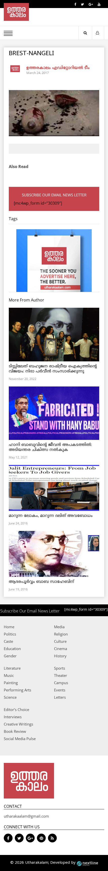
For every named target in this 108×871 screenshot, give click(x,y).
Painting (11, 682)
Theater (60, 675)
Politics (10, 634)
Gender (10, 655)
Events (59, 689)
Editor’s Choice (16, 709)
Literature (12, 668)
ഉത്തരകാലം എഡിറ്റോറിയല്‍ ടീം (58, 67)
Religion (61, 634)
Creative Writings (18, 724)
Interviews (13, 716)
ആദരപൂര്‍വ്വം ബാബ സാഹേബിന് (41, 581)
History (60, 655)
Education (12, 648)
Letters (60, 697)
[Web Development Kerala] (87, 862)
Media (59, 626)
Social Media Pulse (20, 738)
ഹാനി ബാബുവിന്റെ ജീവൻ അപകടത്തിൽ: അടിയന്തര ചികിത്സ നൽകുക (50, 447)
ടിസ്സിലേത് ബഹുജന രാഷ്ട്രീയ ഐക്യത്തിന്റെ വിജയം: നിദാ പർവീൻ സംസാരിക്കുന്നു (53, 369)
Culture (60, 641)
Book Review (15, 731)
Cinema (60, 648)
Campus (61, 682)
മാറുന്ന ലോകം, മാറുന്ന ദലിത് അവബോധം (51, 515)
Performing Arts (17, 689)
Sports (59, 668)
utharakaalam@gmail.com (26, 816)
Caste (8, 641)
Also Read (18, 166)
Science (10, 697)
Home (9, 626)
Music (9, 675)
